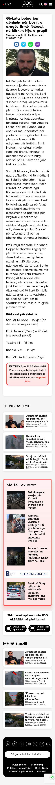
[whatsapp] (35, 744)
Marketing (37, 765)
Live (8, 4)
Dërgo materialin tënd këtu (26, 754)
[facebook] (21, 744)
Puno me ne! (19, 765)
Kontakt (41, 771)
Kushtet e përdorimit (21, 771)
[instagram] (28, 744)
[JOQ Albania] (27, 4)
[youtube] (8, 744)
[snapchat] (48, 744)
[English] (45, 4)
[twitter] (14, 744)
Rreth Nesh (41, 768)
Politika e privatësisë (19, 768)
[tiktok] (41, 744)
